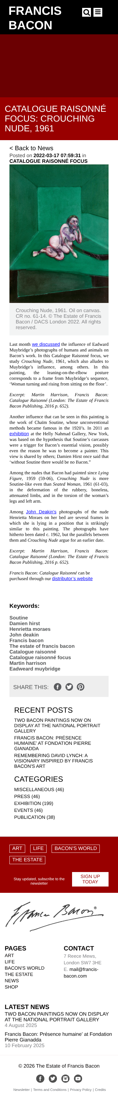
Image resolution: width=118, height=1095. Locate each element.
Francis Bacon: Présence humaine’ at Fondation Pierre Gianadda (52, 743)
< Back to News (31, 148)
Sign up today (90, 879)
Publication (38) (34, 817)
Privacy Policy (80, 1090)
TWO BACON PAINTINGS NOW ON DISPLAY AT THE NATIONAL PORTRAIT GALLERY (57, 726)
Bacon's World (75, 848)
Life (10, 962)
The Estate (19, 974)
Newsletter (21, 1090)
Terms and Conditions (49, 1090)
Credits (100, 1090)
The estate (27, 860)
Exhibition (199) (33, 803)
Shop (11, 987)
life (38, 848)
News (12, 981)
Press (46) (27, 796)
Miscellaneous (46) (39, 789)
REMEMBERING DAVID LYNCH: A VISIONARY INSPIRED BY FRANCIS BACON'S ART (53, 761)
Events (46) (28, 810)
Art (17, 848)
